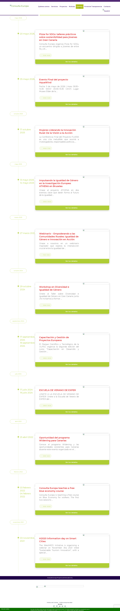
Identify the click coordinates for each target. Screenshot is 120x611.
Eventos (80, 6)
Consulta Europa (52, 577)
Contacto (107, 6)
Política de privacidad (65, 602)
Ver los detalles (71, 62)
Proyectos (63, 6)
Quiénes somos (43, 6)
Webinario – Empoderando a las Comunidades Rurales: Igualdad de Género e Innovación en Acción (59, 236)
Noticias (72, 6)
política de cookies (62, 610)
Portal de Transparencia (93, 6)
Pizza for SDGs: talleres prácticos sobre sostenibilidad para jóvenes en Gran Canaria (58, 37)
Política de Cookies (52, 602)
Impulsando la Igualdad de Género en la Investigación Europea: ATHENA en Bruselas (58, 183)
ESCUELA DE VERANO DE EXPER (57, 390)
